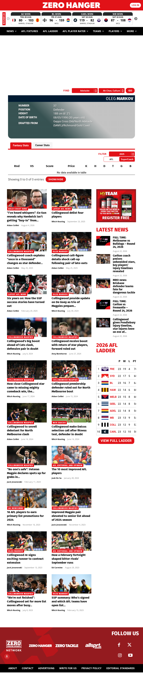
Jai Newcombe (15, 508)
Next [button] (136, 19)
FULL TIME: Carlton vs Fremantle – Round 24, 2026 (122, 306)
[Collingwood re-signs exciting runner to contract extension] (27, 541)
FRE (112, 369)
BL (111, 383)
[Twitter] (129, 645)
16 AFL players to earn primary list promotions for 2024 (25, 516)
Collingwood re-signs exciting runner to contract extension (25, 558)
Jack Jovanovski (14, 482)
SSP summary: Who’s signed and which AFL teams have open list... (70, 601)
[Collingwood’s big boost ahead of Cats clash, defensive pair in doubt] (27, 327)
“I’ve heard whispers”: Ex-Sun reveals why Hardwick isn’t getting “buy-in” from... (26, 216)
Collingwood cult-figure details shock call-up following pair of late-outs (69, 259)
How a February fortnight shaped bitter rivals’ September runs (69, 558)
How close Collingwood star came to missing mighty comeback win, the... (25, 387)
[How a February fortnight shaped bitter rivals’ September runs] (71, 541)
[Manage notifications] (7, 656)
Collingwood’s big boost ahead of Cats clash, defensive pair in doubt (23, 345)
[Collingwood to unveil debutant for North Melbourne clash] (27, 413)
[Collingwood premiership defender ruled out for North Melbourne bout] (71, 370)
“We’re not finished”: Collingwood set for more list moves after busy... (26, 601)
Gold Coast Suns (17, 209)
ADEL (113, 410)
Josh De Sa (57, 478)
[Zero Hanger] (71, 5)
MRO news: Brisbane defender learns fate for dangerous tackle (124, 286)
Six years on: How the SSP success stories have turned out (25, 302)
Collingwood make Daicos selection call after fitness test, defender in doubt (69, 430)
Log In (135, 5)
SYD (112, 376)
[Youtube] (130, 655)
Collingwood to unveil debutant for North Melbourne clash (22, 430)
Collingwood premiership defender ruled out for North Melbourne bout (71, 387)
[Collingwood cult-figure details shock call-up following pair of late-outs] (71, 241)
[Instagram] (120, 655)
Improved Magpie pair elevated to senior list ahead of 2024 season (71, 516)
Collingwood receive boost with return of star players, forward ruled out (70, 345)
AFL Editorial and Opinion (67, 465)
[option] (26, 18)
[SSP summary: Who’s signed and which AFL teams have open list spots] (71, 584)
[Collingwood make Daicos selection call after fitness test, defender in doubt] (71, 413)
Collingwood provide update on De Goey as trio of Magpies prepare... (71, 302)
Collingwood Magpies (20, 251)
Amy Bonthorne (59, 353)
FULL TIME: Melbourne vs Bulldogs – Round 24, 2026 (124, 242)
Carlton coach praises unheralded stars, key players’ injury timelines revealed (124, 263)
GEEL (113, 403)
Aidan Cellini (13, 225)
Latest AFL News (62, 209)
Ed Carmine (57, 567)
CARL (113, 431)
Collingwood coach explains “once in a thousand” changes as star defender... (26, 259)
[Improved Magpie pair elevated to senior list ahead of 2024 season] (71, 498)
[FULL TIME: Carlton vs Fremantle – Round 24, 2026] (103, 304)
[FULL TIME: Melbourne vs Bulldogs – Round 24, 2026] (103, 241)
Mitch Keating (58, 221)
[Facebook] (119, 645)
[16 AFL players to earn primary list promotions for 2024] (27, 498)
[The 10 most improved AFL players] (71, 455)
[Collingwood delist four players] (71, 199)
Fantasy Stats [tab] (21, 145)
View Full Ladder (116, 441)
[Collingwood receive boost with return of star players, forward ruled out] (71, 327)
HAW (113, 390)
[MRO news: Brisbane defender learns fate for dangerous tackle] (103, 283)
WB (112, 417)
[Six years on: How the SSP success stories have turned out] (27, 284)
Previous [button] (8, 19)
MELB (113, 396)
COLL (113, 424)
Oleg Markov (60, 251)
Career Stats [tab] (42, 145)
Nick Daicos (59, 423)
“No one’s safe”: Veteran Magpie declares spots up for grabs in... (26, 473)
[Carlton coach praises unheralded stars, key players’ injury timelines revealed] (103, 259)
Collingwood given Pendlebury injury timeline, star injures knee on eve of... (124, 326)
